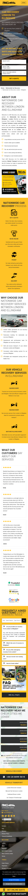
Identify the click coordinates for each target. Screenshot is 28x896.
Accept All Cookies (14, 880)
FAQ (3, 828)
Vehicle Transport (12, 161)
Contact (4, 826)
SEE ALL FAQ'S (14, 695)
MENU (23, 2)
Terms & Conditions (7, 836)
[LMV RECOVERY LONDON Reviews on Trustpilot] (14, 583)
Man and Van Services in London (14, 791)
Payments (4, 866)
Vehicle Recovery (14, 771)
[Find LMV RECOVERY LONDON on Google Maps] (14, 816)
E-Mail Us (5, 810)
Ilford (3, 846)
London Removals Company (14, 787)
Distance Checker (6, 868)
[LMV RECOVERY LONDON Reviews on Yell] (14, 591)
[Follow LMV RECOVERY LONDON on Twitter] (6, 816)
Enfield (3, 843)
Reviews (4, 831)
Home (2, 88)
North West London (7, 851)
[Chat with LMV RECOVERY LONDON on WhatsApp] (4, 893)
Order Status (5, 863)
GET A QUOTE (14, 78)
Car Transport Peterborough (14, 797)
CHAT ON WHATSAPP (16, 894)
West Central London (7, 853)
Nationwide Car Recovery (13, 88)
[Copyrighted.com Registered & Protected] (6, 819)
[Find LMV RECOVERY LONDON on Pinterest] (9, 816)
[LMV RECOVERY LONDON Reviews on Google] (14, 600)
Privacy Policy (5, 833)
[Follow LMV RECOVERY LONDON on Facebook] (3, 816)
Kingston (4, 848)
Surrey (3, 856)
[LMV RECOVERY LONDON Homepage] (9, 3)
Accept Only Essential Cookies (14, 884)
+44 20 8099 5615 (15, 777)
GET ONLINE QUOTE (16, 890)
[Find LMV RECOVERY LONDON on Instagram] (11, 816)
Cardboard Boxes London (14, 794)
